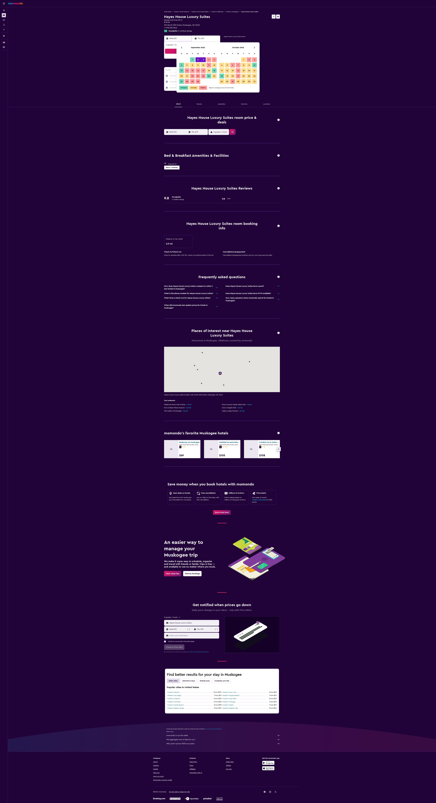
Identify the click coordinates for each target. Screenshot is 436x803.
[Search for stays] (4, 15)
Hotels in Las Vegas (174, 695)
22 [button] (192, 76)
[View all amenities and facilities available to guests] (278, 155)
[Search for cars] (4, 20)
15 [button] (192, 71)
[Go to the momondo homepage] (15, 3)
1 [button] (192, 60)
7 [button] (238, 65)
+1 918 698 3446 (170, 28)
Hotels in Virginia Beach (230, 695)
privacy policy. (204, 652)
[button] (3, 3)
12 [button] (214, 65)
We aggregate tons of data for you (180, 739)
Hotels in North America (181, 11)
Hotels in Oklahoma (217, 11)
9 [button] (197, 65)
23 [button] (198, 76)
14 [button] (187, 71)
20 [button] (182, 76)
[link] (222, 512)
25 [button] (209, 76)
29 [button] (192, 81)
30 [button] (198, 81)
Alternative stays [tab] (188, 681)
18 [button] (209, 71)
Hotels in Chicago (228, 702)
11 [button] (208, 65)
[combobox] (193, 622)
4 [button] (208, 60)
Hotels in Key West (229, 698)
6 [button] (181, 65)
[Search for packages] (4, 24)
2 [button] (197, 60)
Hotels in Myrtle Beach (175, 705)
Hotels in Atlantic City (230, 708)
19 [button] (214, 71)
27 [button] (182, 81)
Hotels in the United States (200, 11)
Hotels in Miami (227, 705)
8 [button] (192, 65)
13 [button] (181, 71)
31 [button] (254, 81)
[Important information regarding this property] (278, 226)
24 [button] (203, 76)
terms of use (193, 652)
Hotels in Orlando (173, 698)
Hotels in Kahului (173, 692)
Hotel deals (167, 11)
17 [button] (203, 71)
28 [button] (187, 81)
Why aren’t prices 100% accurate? (180, 744)
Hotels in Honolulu (174, 702)
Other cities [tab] (173, 681)
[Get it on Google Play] (268, 763)
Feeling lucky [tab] (205, 681)
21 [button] (187, 76)
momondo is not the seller (177, 735)
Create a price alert (259, 500)
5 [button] (214, 60)
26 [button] (214, 76)
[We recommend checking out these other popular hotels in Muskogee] (278, 433)
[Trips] (4, 36)
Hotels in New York (229, 692)
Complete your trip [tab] (222, 681)
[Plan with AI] (4, 29)
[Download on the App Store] (268, 768)
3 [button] (203, 60)
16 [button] (198, 71)
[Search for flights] (4, 10)
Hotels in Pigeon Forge (175, 708)
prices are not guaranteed (213, 729)
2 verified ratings (185, 31)
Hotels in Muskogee (232, 11)
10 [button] (203, 65)
